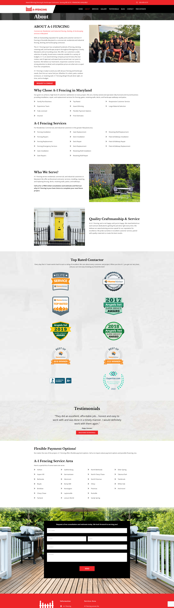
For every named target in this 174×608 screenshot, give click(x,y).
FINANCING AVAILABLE (80, 2)
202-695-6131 (143, 2)
